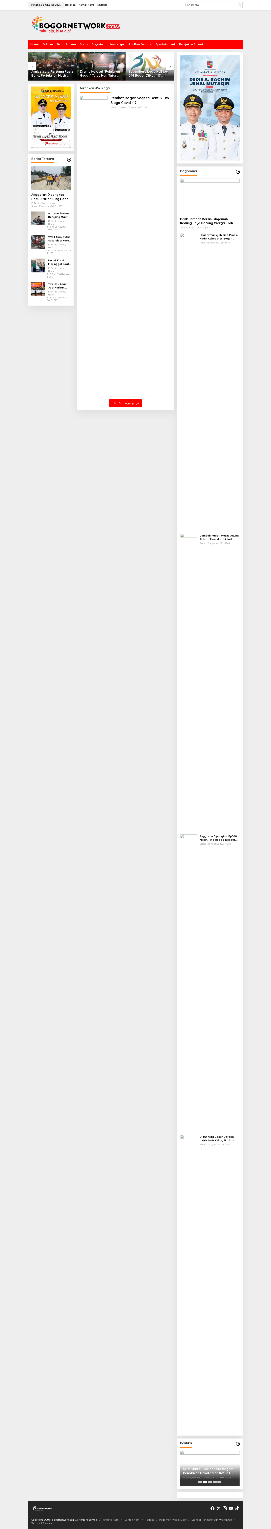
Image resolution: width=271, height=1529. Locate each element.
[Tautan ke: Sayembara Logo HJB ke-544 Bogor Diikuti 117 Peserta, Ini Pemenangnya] (101, 66)
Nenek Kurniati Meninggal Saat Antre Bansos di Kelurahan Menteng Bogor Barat (58, 262)
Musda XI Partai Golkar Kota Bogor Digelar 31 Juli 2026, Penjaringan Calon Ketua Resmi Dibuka (207, 1471)
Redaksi (150, 1519)
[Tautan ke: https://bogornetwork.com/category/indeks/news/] (237, 1443)
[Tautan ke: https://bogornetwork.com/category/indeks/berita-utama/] (69, 159)
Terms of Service (41, 1523)
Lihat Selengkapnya (125, 403)
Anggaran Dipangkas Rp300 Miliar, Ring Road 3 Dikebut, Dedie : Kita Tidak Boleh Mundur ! (49, 197)
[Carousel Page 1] (200, 1482)
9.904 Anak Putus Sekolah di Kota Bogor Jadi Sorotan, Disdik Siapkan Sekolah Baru (59, 238)
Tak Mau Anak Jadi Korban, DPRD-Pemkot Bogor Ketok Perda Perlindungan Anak (57, 285)
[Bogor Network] (76, 24)
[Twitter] (218, 1508)
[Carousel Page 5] (219, 1482)
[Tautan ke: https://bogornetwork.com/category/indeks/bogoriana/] (237, 171)
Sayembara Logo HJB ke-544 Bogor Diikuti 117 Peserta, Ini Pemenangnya (100, 73)
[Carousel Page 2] (205, 1482)
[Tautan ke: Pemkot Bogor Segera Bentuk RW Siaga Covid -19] (94, 244)
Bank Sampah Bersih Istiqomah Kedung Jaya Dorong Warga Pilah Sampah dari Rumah (206, 221)
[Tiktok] (237, 1508)
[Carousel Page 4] (215, 1482)
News (113, 107)
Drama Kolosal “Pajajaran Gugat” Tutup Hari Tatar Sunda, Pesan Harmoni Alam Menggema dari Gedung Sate (51, 73)
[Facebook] (212, 1508)
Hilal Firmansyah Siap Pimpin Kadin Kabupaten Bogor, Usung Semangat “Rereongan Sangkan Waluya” (219, 236)
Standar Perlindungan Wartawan (211, 1519)
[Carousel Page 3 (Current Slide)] (210, 1482)
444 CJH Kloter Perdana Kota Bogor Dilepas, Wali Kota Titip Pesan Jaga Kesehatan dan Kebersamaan (148, 73)
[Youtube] (231, 1508)
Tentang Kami (110, 1519)
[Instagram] (224, 1508)
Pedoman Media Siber (173, 1519)
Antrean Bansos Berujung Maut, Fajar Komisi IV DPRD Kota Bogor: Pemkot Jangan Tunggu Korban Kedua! (58, 215)
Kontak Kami (132, 1519)
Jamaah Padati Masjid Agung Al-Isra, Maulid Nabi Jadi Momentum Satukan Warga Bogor (219, 537)
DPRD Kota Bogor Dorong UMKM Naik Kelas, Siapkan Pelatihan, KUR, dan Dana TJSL (217, 1138)
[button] (239, 5)
